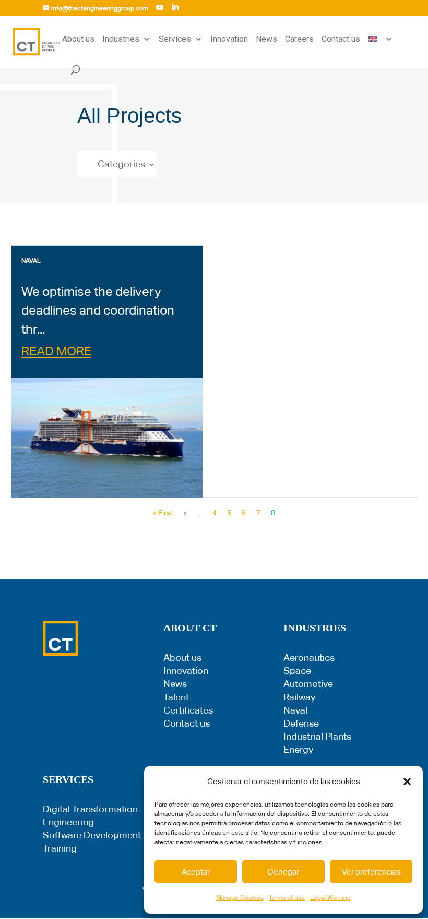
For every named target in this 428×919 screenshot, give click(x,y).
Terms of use (287, 897)
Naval (295, 710)
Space (297, 670)
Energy (298, 749)
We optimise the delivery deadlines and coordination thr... (97, 310)
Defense (301, 723)
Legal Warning (330, 897)
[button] (407, 781)
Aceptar (196, 871)
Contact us (341, 39)
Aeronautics (309, 657)
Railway (299, 697)
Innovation (229, 39)
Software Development (92, 835)
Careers (299, 39)
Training (60, 848)
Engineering (68, 822)
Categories (121, 164)
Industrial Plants (317, 736)
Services (175, 39)
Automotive (308, 683)
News (266, 39)
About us (78, 39)
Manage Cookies (240, 897)
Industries (120, 39)
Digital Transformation (90, 808)
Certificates (188, 710)
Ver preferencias (371, 871)
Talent (176, 697)
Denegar (283, 871)
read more (56, 351)
